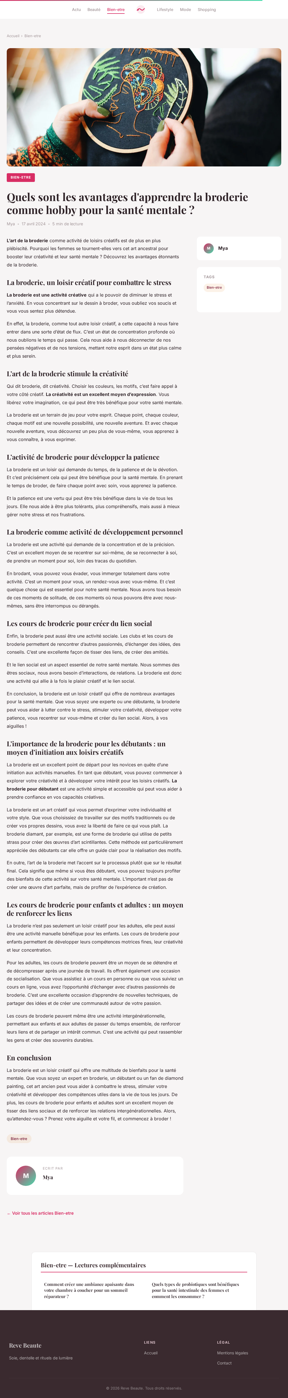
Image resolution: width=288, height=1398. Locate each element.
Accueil (13, 36)
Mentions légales (232, 1352)
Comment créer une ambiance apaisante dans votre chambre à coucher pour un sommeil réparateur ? (89, 1290)
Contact (224, 1363)
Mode (185, 9)
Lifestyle (165, 9)
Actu (76, 9)
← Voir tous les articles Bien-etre (40, 1213)
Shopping (207, 9)
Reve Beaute (25, 1345)
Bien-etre (116, 9)
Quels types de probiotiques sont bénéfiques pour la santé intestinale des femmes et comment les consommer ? (195, 1290)
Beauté (93, 9)
